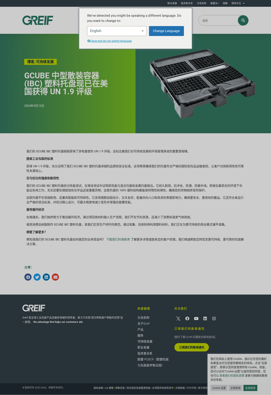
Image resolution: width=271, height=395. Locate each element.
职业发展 (172, 3)
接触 (225, 3)
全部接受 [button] (250, 387)
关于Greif (143, 323)
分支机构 (201, 3)
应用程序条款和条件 (163, 388)
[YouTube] (196, 319)
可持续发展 (144, 341)
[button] (28, 277)
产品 (140, 329)
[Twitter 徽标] (178, 319)
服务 (140, 335)
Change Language (166, 31)
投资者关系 (187, 3)
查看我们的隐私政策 (231, 375)
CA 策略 (109, 388)
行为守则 (191, 388)
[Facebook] (187, 319)
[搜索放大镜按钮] (243, 20)
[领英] (205, 319)
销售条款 (120, 388)
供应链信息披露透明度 (138, 388)
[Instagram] (214, 319)
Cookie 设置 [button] (219, 387)
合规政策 (180, 388)
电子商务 (203, 388)
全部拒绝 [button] (235, 387)
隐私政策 (98, 388)
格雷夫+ (214, 3)
